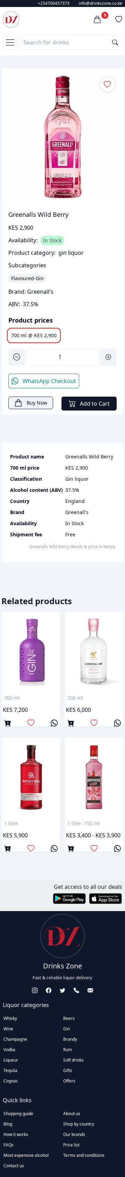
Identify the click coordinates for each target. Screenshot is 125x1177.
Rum (67, 1050)
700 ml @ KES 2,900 (34, 335)
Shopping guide (18, 1114)
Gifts (67, 1070)
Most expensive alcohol (26, 1155)
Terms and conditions (84, 1155)
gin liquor (71, 253)
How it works (15, 1134)
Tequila (10, 1070)
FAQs (8, 1145)
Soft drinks (73, 1060)
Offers (69, 1081)
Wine (8, 1029)
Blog (7, 1124)
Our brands (74, 1134)
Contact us (13, 1166)
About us (71, 1114)
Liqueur (10, 1060)
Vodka (9, 1050)
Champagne (15, 1039)
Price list (71, 1145)
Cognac (10, 1081)
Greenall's (40, 291)
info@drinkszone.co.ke (100, 3)
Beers (69, 1018)
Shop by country (78, 1124)
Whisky (10, 1018)
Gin (66, 1029)
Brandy (70, 1039)
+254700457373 (53, 3)
